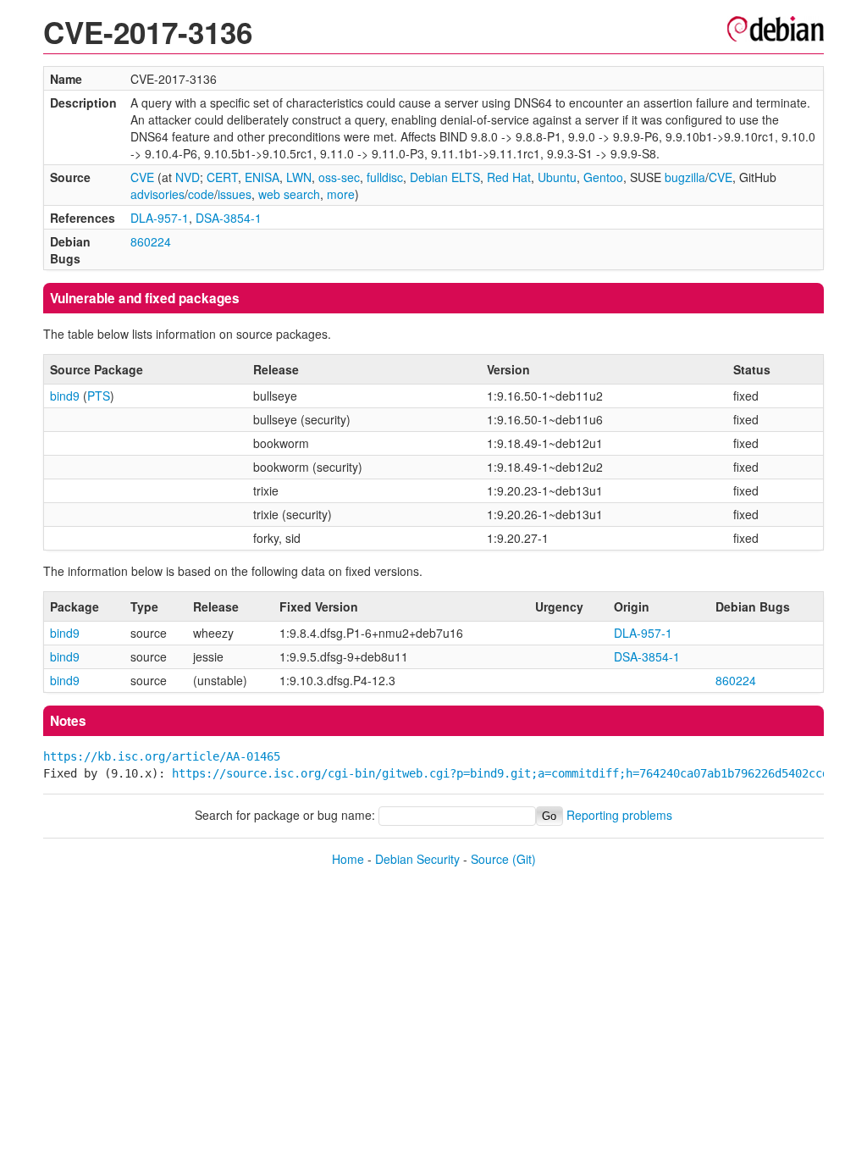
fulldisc (385, 177)
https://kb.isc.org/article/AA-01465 (161, 756)
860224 (150, 241)
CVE (142, 177)
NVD (187, 177)
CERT (222, 177)
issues (234, 193)
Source (490, 858)
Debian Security (417, 858)
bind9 (65, 395)
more (341, 193)
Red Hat (509, 177)
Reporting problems (619, 814)
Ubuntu (557, 177)
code (201, 193)
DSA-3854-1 (229, 217)
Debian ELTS (445, 177)
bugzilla (685, 177)
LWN (299, 177)
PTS (98, 395)
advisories (157, 193)
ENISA (262, 177)
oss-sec (339, 177)
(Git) (524, 858)
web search (289, 193)
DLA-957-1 (159, 217)
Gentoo (603, 177)
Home (348, 858)
